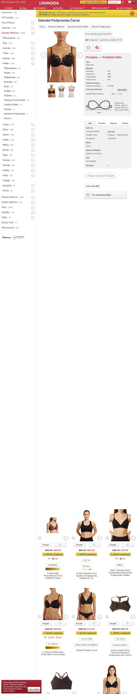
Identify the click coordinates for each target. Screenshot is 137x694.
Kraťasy (6, 160)
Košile (6, 140)
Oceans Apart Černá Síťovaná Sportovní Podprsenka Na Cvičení (120, 652)
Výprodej (6, 28)
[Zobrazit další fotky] (66, 538)
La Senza (53, 644)
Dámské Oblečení (10, 33)
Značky (59, 8)
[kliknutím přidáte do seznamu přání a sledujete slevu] (60, 545)
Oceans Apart (120, 645)
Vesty (5, 175)
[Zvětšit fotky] (40, 538)
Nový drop (7, 12)
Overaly (6, 165)
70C (56, 559)
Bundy (6, 150)
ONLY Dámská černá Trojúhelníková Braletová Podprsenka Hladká (120, 572)
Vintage (6, 180)
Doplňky (5, 212)
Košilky (7, 91)
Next (79, 54)
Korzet (7, 118)
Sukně (6, 135)
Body (6, 86)
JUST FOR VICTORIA (86, 645)
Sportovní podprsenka (14, 114)
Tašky (4, 217)
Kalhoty (6, 58)
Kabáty (6, 170)
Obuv (4, 207)
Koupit (46, 545)
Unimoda (111, 131)
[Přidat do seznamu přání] (88, 47)
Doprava (113, 123)
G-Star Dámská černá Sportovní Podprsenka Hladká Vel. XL (86, 575)
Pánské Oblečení (10, 197)
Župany (7, 109)
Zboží (9, 8)
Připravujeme (9, 38)
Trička (5, 53)
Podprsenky (9, 77)
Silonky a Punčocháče (14, 100)
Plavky (7, 73)
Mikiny (6, 145)
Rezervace (79, 8)
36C (60, 637)
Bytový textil (8, 222)
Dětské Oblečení (9, 202)
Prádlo (6, 63)
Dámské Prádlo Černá (86, 650)
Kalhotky (8, 82)
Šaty (5, 43)
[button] (86, 560)
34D (53, 637)
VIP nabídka (8, 17)
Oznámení (41, 8)
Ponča (6, 191)
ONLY (120, 565)
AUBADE (52, 565)
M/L (123, 559)
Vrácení (125, 123)
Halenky (7, 48)
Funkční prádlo (11, 105)
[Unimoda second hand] (65, 4)
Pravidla (101, 123)
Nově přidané (8, 23)
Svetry (6, 124)
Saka (5, 155)
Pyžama (8, 95)
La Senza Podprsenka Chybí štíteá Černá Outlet (53, 653)
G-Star (86, 566)
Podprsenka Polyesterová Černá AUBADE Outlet (52, 575)
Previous (43, 54)
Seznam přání (102, 8)
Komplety (7, 185)
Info (90, 123)
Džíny (5, 129)
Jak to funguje (125, 8)
